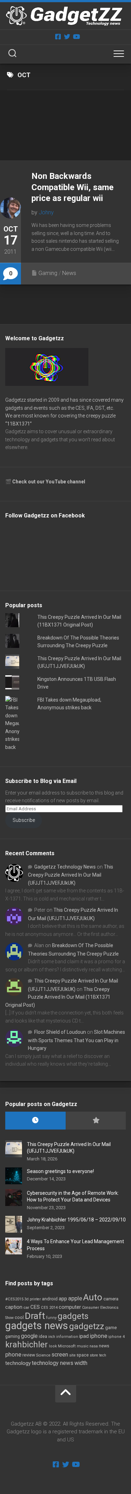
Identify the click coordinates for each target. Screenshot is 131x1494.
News (69, 273)
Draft (35, 1316)
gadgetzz (86, 1326)
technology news (52, 1363)
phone (13, 1354)
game (111, 1327)
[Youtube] (76, 36)
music (82, 1346)
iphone (98, 1335)
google (29, 1336)
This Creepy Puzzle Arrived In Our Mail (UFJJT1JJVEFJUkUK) (70, 875)
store (94, 1355)
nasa (93, 1346)
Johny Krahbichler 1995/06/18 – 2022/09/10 (76, 1219)
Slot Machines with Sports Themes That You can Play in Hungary (76, 1040)
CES (35, 1307)
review (28, 1355)
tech (102, 1355)
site (72, 1355)
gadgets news (36, 1326)
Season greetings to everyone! (60, 1171)
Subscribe (24, 820)
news (104, 1346)
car (26, 1307)
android (50, 1298)
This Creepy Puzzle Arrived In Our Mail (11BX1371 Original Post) (57, 997)
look (53, 1346)
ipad (84, 1336)
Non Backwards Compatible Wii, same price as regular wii (72, 187)
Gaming (47, 273)
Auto (92, 1297)
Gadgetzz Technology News (65, 867)
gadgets (73, 1316)
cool (19, 1317)
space (83, 1355)
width (80, 1363)
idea (43, 1336)
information (67, 1336)
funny (51, 1317)
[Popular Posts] (96, 1121)
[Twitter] (67, 36)
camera (110, 1298)
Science (43, 1355)
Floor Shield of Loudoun (60, 1032)
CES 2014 (49, 1307)
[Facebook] (58, 36)
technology (18, 1363)
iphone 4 (116, 1336)
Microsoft (67, 1346)
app (63, 1298)
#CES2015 (14, 1299)
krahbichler (26, 1344)
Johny (46, 212)
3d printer (32, 1299)
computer (70, 1307)
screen (59, 1354)
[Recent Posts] (35, 1121)
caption (13, 1307)
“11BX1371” (18, 424)
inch (51, 1336)
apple (75, 1298)
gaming (12, 1336)
